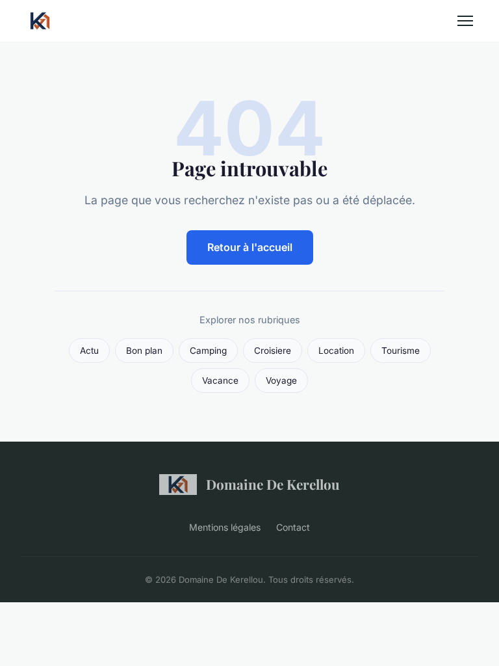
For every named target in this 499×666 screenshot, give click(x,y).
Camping (208, 350)
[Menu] (465, 20)
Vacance (220, 380)
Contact (293, 527)
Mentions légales (225, 527)
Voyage (281, 380)
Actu (89, 350)
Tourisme (400, 350)
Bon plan (144, 350)
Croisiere (272, 350)
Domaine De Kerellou (273, 484)
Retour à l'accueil (249, 247)
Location (336, 350)
